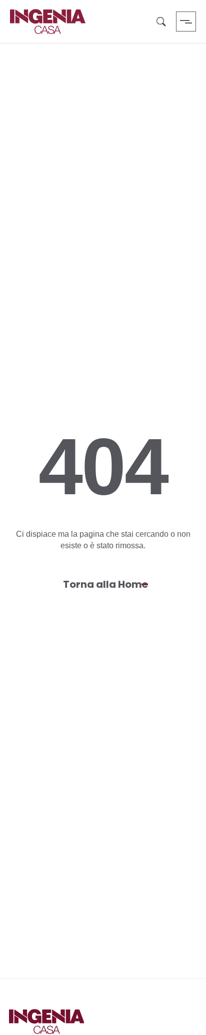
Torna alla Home (105, 584)
